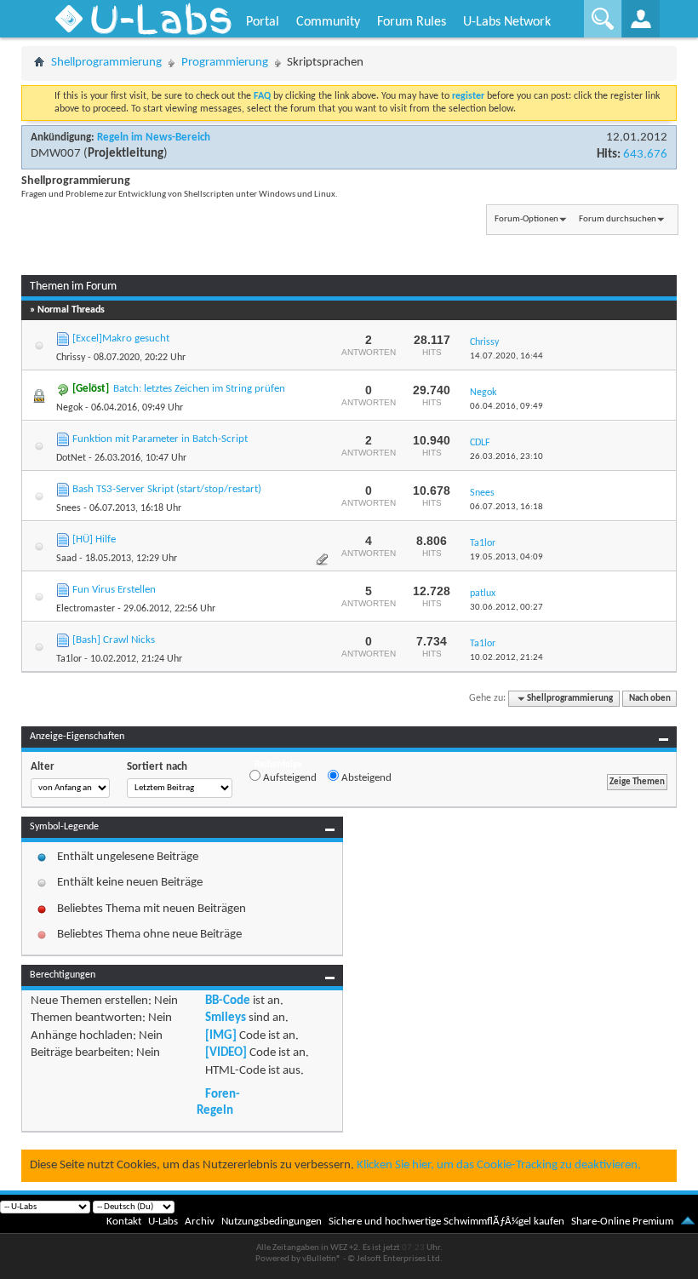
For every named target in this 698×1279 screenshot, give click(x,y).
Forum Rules (411, 22)
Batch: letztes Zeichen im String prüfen (199, 388)
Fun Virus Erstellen (114, 589)
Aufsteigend (288, 777)
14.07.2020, (506, 356)
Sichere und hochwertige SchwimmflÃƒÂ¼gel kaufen (446, 1221)
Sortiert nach (157, 766)
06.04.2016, (506, 406)
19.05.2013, (506, 557)
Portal (262, 22)
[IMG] (221, 1036)
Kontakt (123, 1221)
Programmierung (224, 62)
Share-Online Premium (622, 1221)
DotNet (71, 458)
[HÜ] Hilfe (94, 539)
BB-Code (227, 1001)
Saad (66, 558)
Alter (42, 766)
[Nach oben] (687, 1221)
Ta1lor (69, 659)
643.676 (645, 154)
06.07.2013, (506, 507)
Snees (68, 508)
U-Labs (163, 1221)
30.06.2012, (506, 607)
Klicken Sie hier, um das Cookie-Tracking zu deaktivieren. (499, 1165)
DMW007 (56, 153)
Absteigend (365, 777)
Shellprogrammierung (106, 62)
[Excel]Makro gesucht (120, 338)
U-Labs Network (507, 22)
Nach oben (650, 698)
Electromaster (85, 609)
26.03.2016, (506, 457)
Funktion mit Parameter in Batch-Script (160, 438)
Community (328, 22)
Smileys (225, 1018)
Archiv (200, 1221)
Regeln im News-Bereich (153, 137)
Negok (69, 408)
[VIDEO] (226, 1053)
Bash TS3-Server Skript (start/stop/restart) (166, 489)
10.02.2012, (506, 657)
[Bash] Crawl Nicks (113, 639)
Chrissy (70, 358)
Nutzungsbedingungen (271, 1221)
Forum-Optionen (526, 219)
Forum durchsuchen (617, 219)
